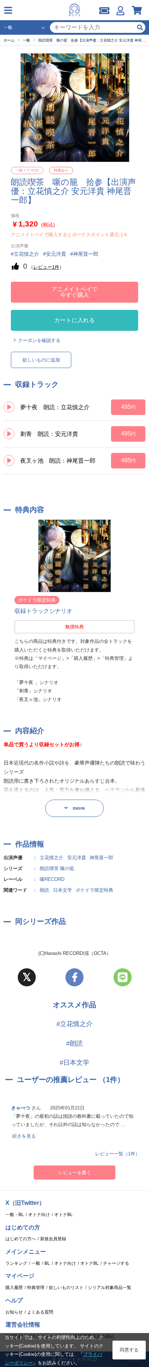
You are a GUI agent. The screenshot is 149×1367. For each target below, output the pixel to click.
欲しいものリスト (66, 1287)
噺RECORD (52, 879)
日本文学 (62, 890)
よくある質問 (40, 1312)
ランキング (16, 1263)
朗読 (44, 890)
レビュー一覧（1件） (117, 1153)
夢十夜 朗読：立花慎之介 (55, 407)
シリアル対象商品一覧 (109, 1287)
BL (47, 1263)
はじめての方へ (20, 1238)
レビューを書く (74, 1172)
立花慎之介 (51, 857)
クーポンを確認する (39, 340)
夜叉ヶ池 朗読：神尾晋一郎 (57, 461)
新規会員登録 (53, 1238)
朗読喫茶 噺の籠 (57, 868)
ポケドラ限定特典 (94, 890)
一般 (35, 1263)
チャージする (116, 1263)
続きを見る (24, 1136)
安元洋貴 (76, 857)
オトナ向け (39, 1214)
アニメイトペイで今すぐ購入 (74, 292)
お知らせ (14, 1312)
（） (46, 267)
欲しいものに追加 (41, 360)
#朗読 (74, 1043)
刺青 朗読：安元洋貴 (49, 434)
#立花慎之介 (74, 1024)
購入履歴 (14, 1287)
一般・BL (14, 1214)
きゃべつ (20, 1108)
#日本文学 (74, 1062)
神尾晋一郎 (101, 857)
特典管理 (35, 1287)
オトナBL (63, 1214)
